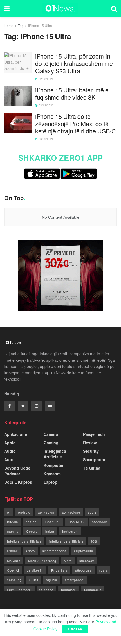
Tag (21, 25)
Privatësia (59, 570)
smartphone (74, 579)
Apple (9, 442)
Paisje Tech (94, 434)
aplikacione (71, 512)
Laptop (50, 482)
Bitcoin (12, 521)
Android (24, 512)
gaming (13, 531)
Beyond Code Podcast (17, 470)
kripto (30, 550)
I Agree (75, 628)
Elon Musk (76, 521)
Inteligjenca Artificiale (55, 453)
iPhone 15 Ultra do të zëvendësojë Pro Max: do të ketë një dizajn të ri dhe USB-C (75, 123)
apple (92, 512)
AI (8, 512)
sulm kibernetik (19, 589)
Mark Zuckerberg (42, 560)
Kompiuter (54, 465)
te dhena (46, 589)
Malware (14, 560)
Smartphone (94, 459)
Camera (51, 434)
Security (91, 451)
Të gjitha (91, 468)
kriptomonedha (54, 550)
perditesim (35, 570)
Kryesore (52, 473)
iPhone (12, 550)
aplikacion (46, 512)
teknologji (69, 589)
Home (9, 25)
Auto (9, 459)
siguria (51, 579)
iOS (94, 541)
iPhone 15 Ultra (40, 25)
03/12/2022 (46, 105)
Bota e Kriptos (18, 482)
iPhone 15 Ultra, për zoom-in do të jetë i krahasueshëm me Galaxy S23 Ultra (74, 63)
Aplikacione (15, 434)
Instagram (70, 531)
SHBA (34, 579)
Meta (68, 560)
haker (50, 531)
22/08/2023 (46, 79)
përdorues (83, 570)
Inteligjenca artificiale (24, 541)
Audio (10, 451)
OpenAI (13, 570)
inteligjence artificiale (66, 541)
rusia (103, 570)
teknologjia (93, 589)
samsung (14, 579)
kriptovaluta (83, 550)
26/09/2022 (46, 139)
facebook (99, 521)
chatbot (32, 521)
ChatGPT (52, 521)
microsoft (87, 560)
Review (90, 442)
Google (32, 531)
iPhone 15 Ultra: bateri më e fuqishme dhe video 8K (72, 93)
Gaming (51, 442)
